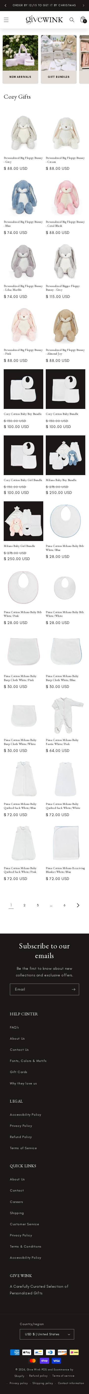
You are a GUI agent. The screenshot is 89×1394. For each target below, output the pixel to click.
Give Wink (34, 1369)
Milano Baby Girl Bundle (19, 546)
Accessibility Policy (25, 1114)
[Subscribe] (73, 989)
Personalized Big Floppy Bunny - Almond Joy (65, 352)
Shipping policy (43, 1383)
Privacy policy (19, 1383)
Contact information (71, 1383)
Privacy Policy (21, 1126)
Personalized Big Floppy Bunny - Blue (23, 224)
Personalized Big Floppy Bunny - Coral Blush (65, 224)
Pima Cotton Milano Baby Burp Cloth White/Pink (20, 678)
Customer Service (24, 1224)
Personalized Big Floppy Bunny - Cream (65, 160)
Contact (17, 1190)
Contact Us (19, 1050)
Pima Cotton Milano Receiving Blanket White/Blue (65, 870)
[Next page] (77, 905)
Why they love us (23, 1083)
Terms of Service (23, 1148)
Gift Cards (18, 1072)
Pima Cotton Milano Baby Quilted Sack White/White (63, 806)
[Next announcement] (83, 5)
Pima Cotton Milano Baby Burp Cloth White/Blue (62, 678)
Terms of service (63, 1375)
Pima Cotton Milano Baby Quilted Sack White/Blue (20, 806)
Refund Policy (21, 1137)
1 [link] (11, 905)
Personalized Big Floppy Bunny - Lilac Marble (23, 288)
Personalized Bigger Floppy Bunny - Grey (63, 288)
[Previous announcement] (5, 5)
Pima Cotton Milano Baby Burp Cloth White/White (20, 742)
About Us (17, 1038)
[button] (6, 19)
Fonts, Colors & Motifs (28, 1061)
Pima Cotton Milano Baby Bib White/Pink (23, 614)
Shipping (17, 1213)
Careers (16, 1202)
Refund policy (38, 1375)
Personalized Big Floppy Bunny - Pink (23, 352)
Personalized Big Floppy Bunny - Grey (23, 160)
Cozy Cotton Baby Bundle (62, 414)
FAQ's (14, 1027)
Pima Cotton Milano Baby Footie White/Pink (62, 742)
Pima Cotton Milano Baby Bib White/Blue (65, 548)
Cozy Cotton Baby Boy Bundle (23, 414)
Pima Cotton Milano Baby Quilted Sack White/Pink (20, 870)
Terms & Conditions (26, 1246)
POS (44, 1369)
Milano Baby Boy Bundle (61, 480)
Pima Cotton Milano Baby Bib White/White (65, 614)
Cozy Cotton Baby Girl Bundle (23, 480)
